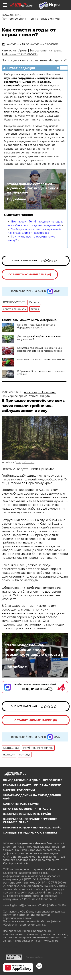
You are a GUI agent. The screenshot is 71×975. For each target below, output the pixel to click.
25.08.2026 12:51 (11, 392)
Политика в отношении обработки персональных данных (26, 916)
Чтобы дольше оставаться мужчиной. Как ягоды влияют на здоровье (32, 188)
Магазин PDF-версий (19, 790)
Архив (22, 50)
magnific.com (25, 462)
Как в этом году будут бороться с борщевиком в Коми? (36, 326)
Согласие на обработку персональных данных (34, 911)
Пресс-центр (52, 780)
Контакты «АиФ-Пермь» (21, 803)
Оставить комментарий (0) (30, 274)
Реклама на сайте (17, 785)
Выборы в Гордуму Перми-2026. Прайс (32, 827)
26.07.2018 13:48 (11, 14)
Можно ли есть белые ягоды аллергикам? (41, 359)
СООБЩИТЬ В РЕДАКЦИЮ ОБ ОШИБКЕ (30, 832)
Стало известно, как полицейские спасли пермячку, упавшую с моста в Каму (34, 652)
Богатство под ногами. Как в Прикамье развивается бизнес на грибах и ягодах (39, 349)
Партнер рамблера (34, 957)
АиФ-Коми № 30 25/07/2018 (20, 54)
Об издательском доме (21, 780)
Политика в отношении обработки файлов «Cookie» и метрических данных (32, 923)
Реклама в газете (47, 785)
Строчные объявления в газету (27, 809)
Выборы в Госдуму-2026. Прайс (27, 814)
